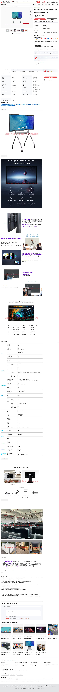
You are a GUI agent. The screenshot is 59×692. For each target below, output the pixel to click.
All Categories (4, 4)
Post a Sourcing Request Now (24, 618)
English (9, 686)
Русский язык (21, 686)
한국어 (36, 686)
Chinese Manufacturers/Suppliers (19, 685)
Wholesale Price (31, 685)
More (1, 682)
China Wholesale (26, 685)
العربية (34, 686)
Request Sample (50, 21)
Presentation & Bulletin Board (11, 6)
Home (1, 6)
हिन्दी (41, 686)
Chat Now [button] (52, 19)
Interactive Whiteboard (20, 674)
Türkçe (46, 686)
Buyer (38, 4)
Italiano (25, 686)
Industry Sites (35, 685)
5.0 (47, 71)
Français (18, 686)
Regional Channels (40, 685)
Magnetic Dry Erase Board (5, 674)
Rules (57, 4)
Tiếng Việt (49, 686)
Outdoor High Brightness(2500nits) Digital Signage (50, 664)
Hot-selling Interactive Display (33, 662)
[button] (39, 71)
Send (7, 618)
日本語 (39, 686)
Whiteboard (16, 6)
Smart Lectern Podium (47, 665)
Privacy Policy (42, 688)
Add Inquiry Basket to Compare (17, 33)
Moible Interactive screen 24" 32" (19, 665)
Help (42, 4)
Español (12, 686)
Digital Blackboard (32, 664)
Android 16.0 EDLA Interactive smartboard (21, 662)
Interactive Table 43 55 (18, 664)
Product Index (44, 685)
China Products (12, 685)
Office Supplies (5, 6)
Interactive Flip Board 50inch (33, 665)
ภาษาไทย (44, 686)
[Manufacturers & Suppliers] (5, 2)
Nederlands (31, 686)
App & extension (47, 4)
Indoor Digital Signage (4, 665)
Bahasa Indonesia (53, 686)
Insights (51, 685)
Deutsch (28, 686)
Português (15, 686)
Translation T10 (3, 662)
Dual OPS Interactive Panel (47, 662)
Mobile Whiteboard (12, 674)
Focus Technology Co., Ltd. (24, 688)
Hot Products (8, 685)
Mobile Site (48, 685)
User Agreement (34, 688)
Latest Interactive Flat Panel (4, 664)
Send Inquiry (40, 19)
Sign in (57, 2)
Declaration (38, 688)
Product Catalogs (13, 660)
